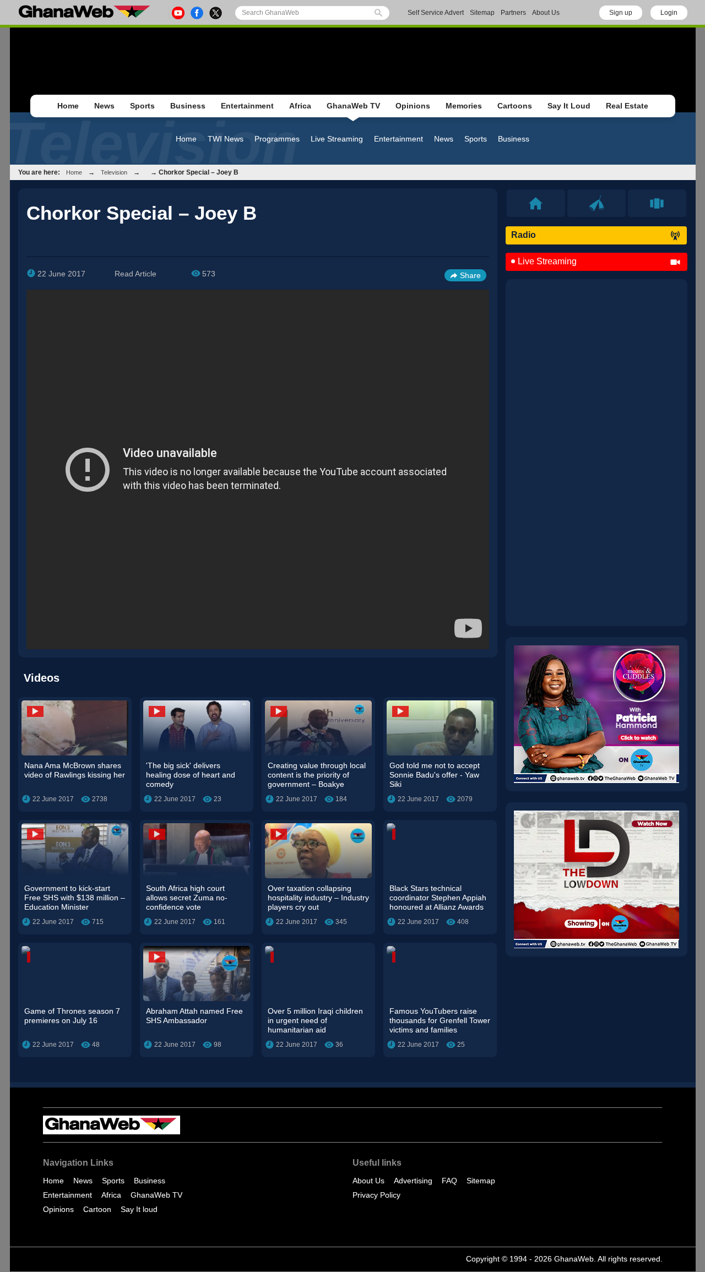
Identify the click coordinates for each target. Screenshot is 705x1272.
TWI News (225, 138)
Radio (523, 235)
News (104, 105)
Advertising (413, 1180)
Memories (464, 105)
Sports (142, 105)
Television (114, 172)
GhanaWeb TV (353, 105)
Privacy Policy (376, 1195)
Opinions (412, 105)
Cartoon (97, 1209)
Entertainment (247, 105)
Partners (513, 13)
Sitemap (482, 13)
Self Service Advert (436, 13)
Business (187, 105)
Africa (300, 105)
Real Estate (627, 105)
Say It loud (139, 1209)
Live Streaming (337, 138)
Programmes (277, 138)
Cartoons (514, 105)
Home (68, 105)
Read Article (135, 273)
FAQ (449, 1180)
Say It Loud (568, 105)
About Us (546, 13)
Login (668, 13)
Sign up (620, 13)
